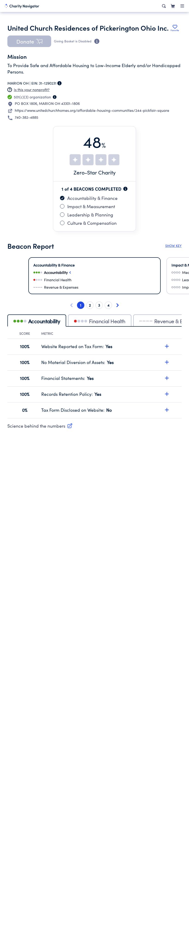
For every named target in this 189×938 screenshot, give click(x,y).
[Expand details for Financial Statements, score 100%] (167, 378)
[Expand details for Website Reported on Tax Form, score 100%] (167, 346)
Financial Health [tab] (107, 321)
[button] (29, 41)
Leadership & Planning (90, 214)
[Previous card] (71, 305)
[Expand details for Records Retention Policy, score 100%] (167, 394)
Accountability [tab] (44, 321)
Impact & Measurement (91, 206)
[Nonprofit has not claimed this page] (9, 89)
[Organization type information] (54, 97)
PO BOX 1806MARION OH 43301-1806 (47, 103)
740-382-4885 (26, 117)
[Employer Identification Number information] (59, 83)
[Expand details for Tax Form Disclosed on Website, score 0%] (167, 410)
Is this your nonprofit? (32, 89)
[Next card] (117, 305)
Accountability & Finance (92, 198)
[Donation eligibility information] (96, 41)
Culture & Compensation (92, 223)
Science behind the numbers (36, 426)
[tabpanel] (94, 375)
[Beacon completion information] (125, 189)
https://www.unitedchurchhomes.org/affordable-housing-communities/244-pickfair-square (92, 110)
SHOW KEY (173, 245)
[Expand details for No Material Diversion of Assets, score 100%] (167, 362)
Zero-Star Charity (95, 172)
